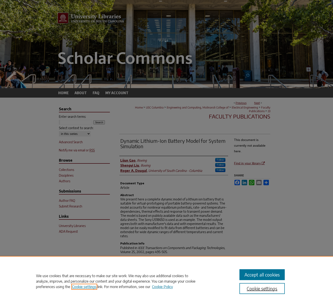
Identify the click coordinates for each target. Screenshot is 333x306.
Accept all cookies (262, 274)
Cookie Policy (162, 286)
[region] (166, 281)
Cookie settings (84, 286)
